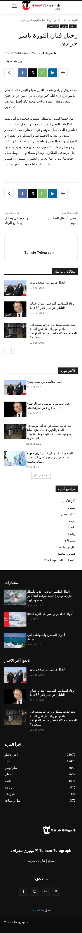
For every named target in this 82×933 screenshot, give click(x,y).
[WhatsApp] (42, 72)
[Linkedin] (52, 72)
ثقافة (73, 26)
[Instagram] (34, 891)
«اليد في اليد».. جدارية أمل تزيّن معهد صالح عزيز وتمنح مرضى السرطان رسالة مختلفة (49, 457)
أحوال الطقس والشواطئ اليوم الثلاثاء (49, 614)
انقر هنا (35, 910)
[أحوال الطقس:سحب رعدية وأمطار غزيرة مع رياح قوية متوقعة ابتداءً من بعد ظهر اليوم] (15, 597)
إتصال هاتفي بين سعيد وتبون (47, 282)
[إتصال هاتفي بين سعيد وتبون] (15, 288)
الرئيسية (73, 20)
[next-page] (14, 350)
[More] (63, 72)
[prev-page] (7, 350)
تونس (64, 26)
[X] (32, 72)
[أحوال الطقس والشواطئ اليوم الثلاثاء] (15, 619)
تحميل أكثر (39, 475)
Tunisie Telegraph (44, 53)
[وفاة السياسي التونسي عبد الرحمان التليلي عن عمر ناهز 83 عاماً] (15, 309)
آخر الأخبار (60, 20)
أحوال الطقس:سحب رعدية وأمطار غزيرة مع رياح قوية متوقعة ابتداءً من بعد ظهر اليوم (49, 596)
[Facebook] (22, 72)
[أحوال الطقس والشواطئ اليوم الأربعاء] (15, 640)
